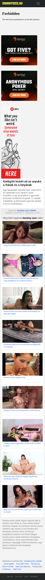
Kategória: (12, 210)
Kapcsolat (10, 576)
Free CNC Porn (22, 564)
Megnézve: (30, 213)
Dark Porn (17, 569)
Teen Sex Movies (22, 566)
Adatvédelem (34, 576)
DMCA (26, 576)
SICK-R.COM (7, 566)
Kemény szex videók (26, 210)
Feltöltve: (9, 213)
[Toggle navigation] (38, 3)
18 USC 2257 (18, 576)
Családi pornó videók (33, 561)
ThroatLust (35, 564)
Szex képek (9, 564)
